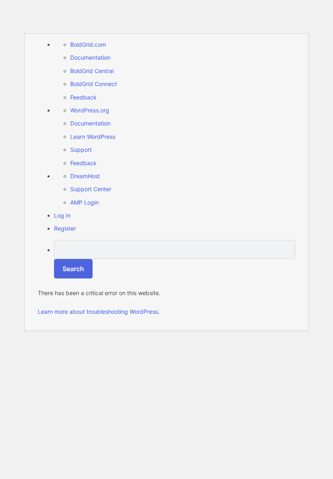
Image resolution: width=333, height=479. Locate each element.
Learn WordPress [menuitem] (92, 136)
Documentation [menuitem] (90, 57)
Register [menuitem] (65, 228)
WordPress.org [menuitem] (89, 110)
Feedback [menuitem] (83, 97)
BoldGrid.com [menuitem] (88, 44)
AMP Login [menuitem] (84, 202)
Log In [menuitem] (62, 215)
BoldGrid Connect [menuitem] (93, 83)
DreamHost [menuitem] (85, 176)
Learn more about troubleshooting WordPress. (99, 311)
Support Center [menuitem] (90, 189)
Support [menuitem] (81, 149)
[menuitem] (174, 259)
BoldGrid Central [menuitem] (92, 70)
